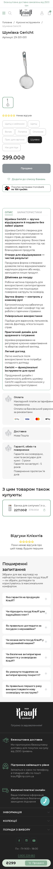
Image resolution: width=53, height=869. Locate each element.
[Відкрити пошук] (9, 13)
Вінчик (8, 131)
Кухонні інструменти (28, 22)
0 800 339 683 (26, 855)
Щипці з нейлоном (14, 124)
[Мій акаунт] (42, 13)
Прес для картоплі (14, 139)
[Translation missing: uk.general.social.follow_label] (19, 841)
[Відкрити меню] (3, 13)
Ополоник (38, 131)
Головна (7, 22)
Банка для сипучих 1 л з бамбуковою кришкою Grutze (29, 505)
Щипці (33, 124)
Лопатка (22, 131)
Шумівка (34, 139)
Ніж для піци (11, 147)
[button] (9, 115)
